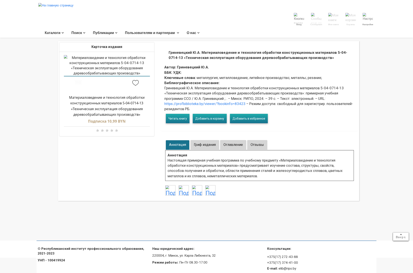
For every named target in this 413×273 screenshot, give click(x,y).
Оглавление (233, 145)
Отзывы (257, 145)
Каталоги (52, 33)
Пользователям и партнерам (150, 33)
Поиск (76, 33)
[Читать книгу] (78, 83)
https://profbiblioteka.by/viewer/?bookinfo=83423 (204, 104)
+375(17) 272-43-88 (282, 257)
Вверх (401, 237)
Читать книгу (177, 118)
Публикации (103, 33)
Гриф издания (205, 145)
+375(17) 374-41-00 (282, 263)
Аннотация (177, 145)
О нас (191, 33)
